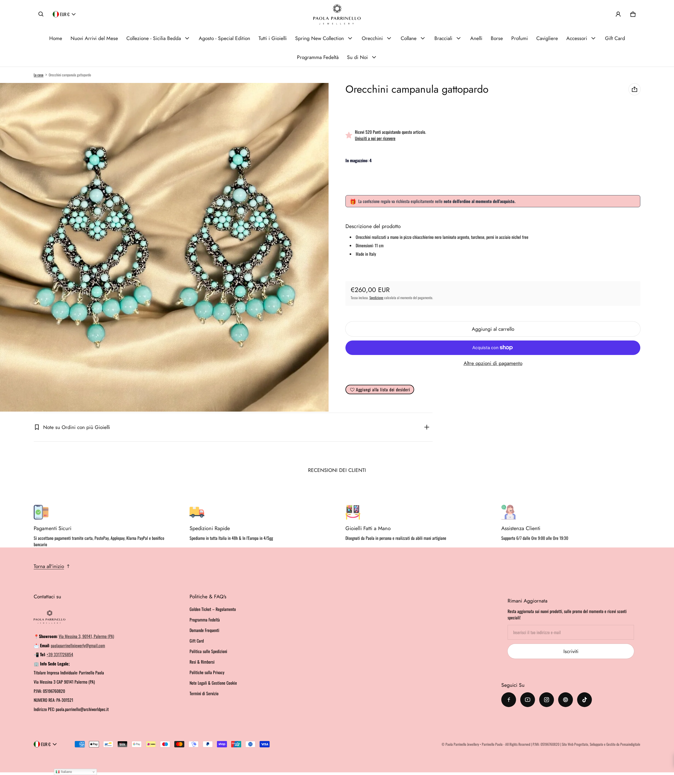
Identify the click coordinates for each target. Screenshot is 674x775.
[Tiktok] (584, 699)
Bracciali (443, 38)
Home (55, 38)
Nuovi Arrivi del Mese (94, 38)
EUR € (65, 14)
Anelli (476, 38)
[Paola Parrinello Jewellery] (337, 14)
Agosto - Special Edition (224, 38)
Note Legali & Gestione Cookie (213, 683)
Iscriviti (570, 651)
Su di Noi (357, 57)
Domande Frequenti (204, 630)
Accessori (576, 38)
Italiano (66, 772)
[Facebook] (508, 699)
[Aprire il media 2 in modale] (164, 247)
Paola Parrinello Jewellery (462, 744)
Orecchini (372, 38)
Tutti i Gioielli (273, 38)
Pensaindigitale (630, 744)
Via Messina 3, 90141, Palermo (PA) (86, 636)
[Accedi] (618, 14)
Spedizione (376, 297)
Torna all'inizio (49, 566)
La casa (38, 74)
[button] (41, 14)
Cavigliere (547, 38)
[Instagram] (546, 699)
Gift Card (615, 38)
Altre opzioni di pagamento (493, 363)
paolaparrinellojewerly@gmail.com (78, 645)
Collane (409, 38)
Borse (497, 38)
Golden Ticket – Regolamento (213, 609)
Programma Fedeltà (318, 57)
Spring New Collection (319, 38)
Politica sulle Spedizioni (208, 651)
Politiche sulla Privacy (207, 672)
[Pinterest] (565, 699)
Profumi (519, 38)
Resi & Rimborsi (202, 662)
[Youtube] (527, 699)
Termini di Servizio (204, 693)
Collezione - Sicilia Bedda (153, 38)
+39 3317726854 (60, 654)
